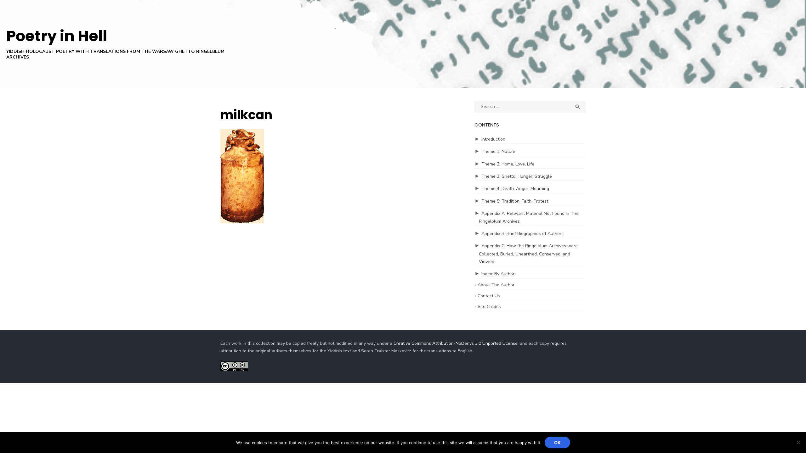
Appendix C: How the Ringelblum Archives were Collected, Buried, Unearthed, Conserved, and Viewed (528, 254)
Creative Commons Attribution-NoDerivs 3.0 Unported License (456, 343)
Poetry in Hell (56, 36)
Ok (557, 442)
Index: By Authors (499, 274)
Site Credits (489, 307)
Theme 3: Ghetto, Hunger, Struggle (516, 176)
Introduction (493, 139)
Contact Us (489, 296)
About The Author (496, 285)
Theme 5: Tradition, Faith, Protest (514, 201)
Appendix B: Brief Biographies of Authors (522, 234)
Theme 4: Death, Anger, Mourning (515, 189)
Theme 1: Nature (498, 151)
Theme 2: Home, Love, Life (507, 164)
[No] (798, 442)
